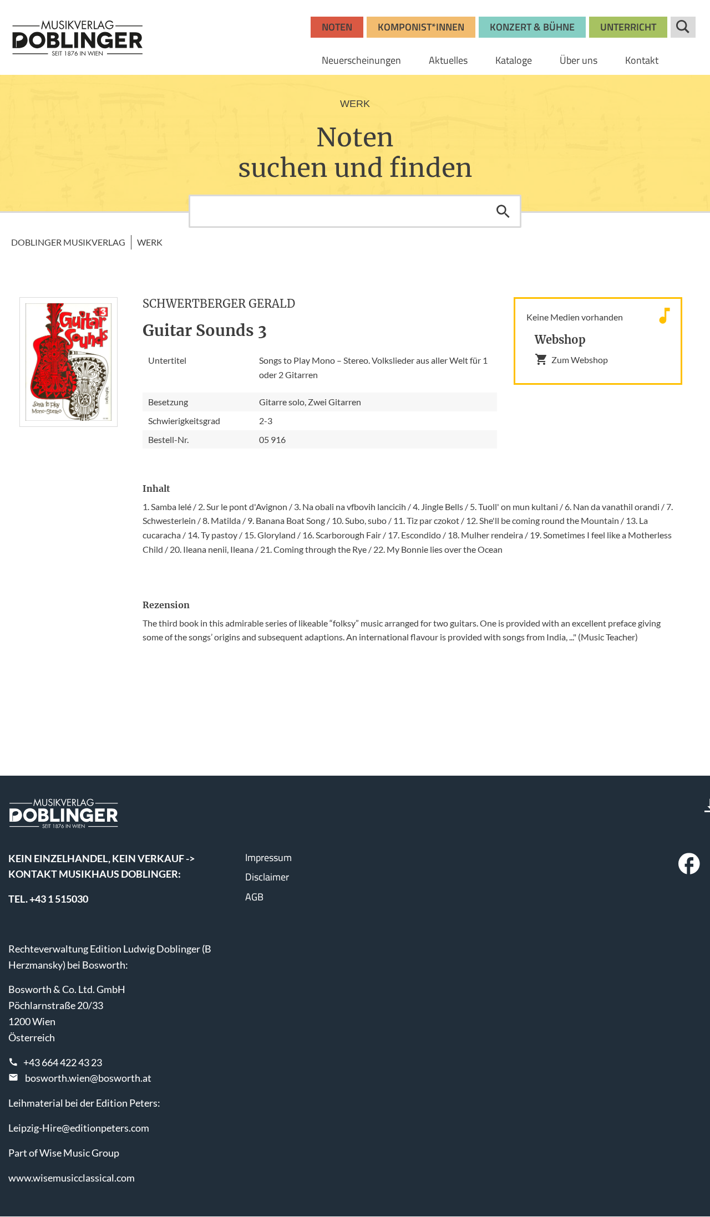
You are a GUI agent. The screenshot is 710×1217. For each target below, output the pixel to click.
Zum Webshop (579, 359)
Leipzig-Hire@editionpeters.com (78, 1128)
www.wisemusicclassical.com (71, 1178)
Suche (683, 27)
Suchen (503, 211)
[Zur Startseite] (77, 37)
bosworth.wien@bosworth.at (88, 1078)
